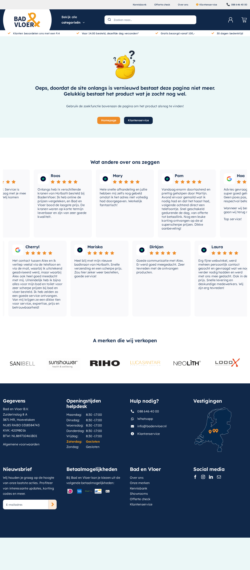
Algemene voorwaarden (21, 444)
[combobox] (150, 19)
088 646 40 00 (148, 411)
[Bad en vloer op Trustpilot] (37, 178)
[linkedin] (211, 477)
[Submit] (109, 19)
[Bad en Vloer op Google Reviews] (223, 178)
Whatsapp (145, 419)
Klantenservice (148, 434)
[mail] (219, 477)
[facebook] (195, 477)
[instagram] (203, 477)
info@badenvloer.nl (152, 426)
